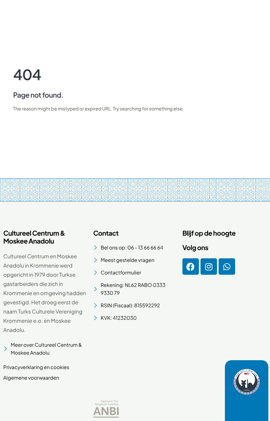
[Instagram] (209, 266)
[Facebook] (190, 266)
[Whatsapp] (227, 266)
